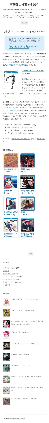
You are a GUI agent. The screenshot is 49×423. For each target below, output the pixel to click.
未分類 (5, 285)
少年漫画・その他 (9, 268)
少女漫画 (6, 271)
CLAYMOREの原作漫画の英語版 (15, 65)
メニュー (24, 22)
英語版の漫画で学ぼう (24, 4)
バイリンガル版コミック (11, 276)
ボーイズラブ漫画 (9, 274)
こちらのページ (20, 40)
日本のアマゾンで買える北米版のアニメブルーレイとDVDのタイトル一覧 (24, 47)
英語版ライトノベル (10, 279)
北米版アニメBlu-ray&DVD (21, 139)
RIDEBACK (14, 110)
